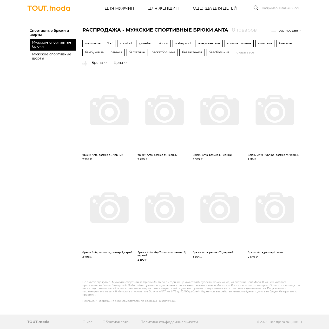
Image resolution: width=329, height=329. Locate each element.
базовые (285, 43)
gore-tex (145, 43)
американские (209, 43)
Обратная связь (116, 322)
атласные (265, 43)
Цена (118, 62)
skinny (163, 43)
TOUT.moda (38, 321)
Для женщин (163, 8)
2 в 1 (110, 43)
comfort (126, 43)
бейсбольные (219, 52)
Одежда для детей (215, 8)
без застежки (192, 52)
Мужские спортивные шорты (51, 56)
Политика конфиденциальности (169, 322)
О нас (87, 322)
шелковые (92, 43)
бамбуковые (94, 52)
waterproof (183, 43)
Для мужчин (119, 8)
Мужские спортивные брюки (51, 44)
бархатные (137, 52)
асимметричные (239, 43)
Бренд (97, 62)
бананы (116, 52)
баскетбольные (163, 52)
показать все (244, 52)
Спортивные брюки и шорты (49, 32)
